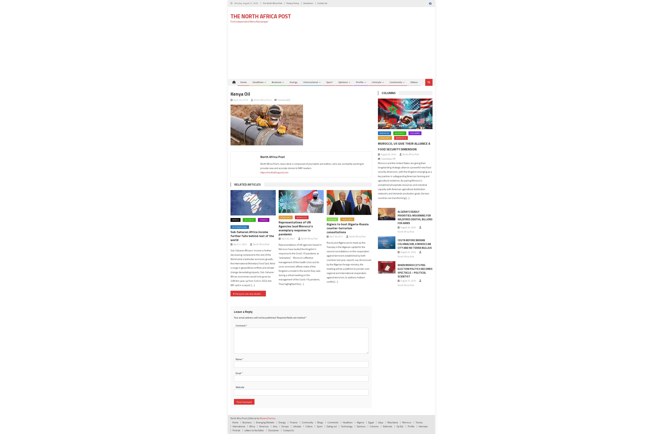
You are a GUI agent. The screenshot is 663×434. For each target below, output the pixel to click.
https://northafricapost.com (274, 172)
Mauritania (392, 422)
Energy (293, 82)
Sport (329, 82)
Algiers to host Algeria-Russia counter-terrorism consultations (348, 228)
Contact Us (322, 3)
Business (276, 82)
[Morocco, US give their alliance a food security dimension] (405, 114)
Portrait (236, 430)
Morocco (302, 217)
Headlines (258, 82)
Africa (235, 219)
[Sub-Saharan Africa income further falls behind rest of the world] (253, 202)
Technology (346, 426)
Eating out (332, 426)
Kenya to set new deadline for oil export (250, 294)
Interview (423, 426)
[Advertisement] (331, 53)
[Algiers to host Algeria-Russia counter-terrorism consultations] (349, 202)
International (310, 82)
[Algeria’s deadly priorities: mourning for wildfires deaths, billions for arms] (386, 214)
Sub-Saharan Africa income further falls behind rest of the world (252, 236)
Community (396, 82)
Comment (241, 325)
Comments (333, 422)
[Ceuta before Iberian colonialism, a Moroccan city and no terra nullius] (386, 242)
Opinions (343, 82)
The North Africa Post (272, 3)
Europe (285, 426)
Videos (414, 82)
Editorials (387, 426)
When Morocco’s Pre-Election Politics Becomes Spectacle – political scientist (415, 270)
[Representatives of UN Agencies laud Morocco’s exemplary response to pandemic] (301, 201)
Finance (264, 219)
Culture (309, 426)
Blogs (320, 422)
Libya (380, 422)
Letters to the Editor (254, 430)
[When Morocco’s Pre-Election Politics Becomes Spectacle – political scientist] (386, 267)
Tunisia (419, 422)
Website (240, 387)
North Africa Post (262, 100)
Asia (275, 426)
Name (239, 359)
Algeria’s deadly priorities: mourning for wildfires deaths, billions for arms (415, 217)
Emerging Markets (265, 422)
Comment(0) (284, 100)
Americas (384, 133)
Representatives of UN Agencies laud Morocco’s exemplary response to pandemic (296, 228)
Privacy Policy (292, 3)
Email (239, 373)
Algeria (332, 219)
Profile (359, 82)
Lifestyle (376, 82)
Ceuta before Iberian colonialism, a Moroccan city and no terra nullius (415, 244)
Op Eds (400, 426)
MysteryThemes (267, 418)
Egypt (371, 422)
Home (243, 82)
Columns (389, 93)
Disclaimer (308, 3)
